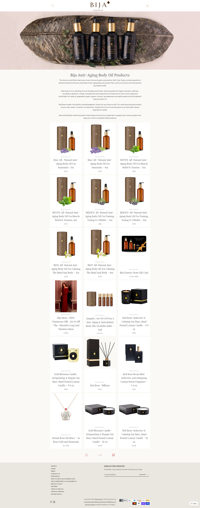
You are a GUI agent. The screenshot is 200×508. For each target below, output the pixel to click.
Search (54, 466)
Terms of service (57, 491)
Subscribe (142, 474)
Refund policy (56, 494)
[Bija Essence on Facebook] (51, 502)
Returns (54, 486)
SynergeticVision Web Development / (95, 502)
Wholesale (55, 476)
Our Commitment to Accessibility (64, 481)
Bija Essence (99, 499)
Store (53, 468)
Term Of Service (57, 489)
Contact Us (55, 474)
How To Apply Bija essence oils (63, 479)
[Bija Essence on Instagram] (54, 502)
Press (53, 471)
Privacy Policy (57, 484)
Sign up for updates (114, 466)
